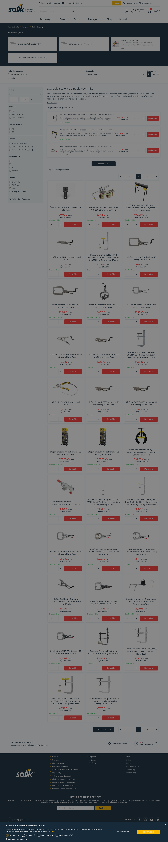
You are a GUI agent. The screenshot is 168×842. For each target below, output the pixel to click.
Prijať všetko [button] (148, 832)
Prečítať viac (52, 831)
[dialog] (84, 832)
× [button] (165, 825)
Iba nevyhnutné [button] (123, 832)
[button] (56, 839)
